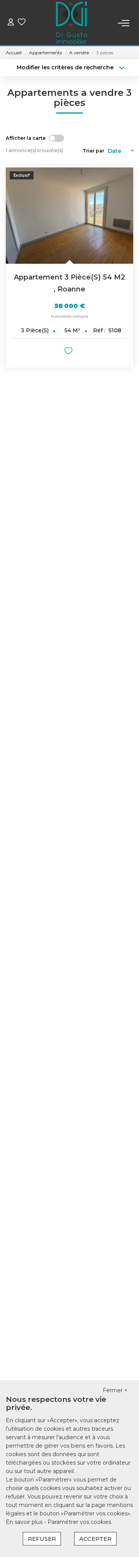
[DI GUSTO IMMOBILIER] (71, 23)
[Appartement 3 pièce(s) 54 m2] (69, 215)
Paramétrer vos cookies (79, 1521)
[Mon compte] (11, 23)
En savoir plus (25, 1521)
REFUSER (42, 1538)
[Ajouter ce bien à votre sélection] (69, 352)
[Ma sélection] (21, 23)
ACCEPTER (95, 1538)
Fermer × (115, 1390)
